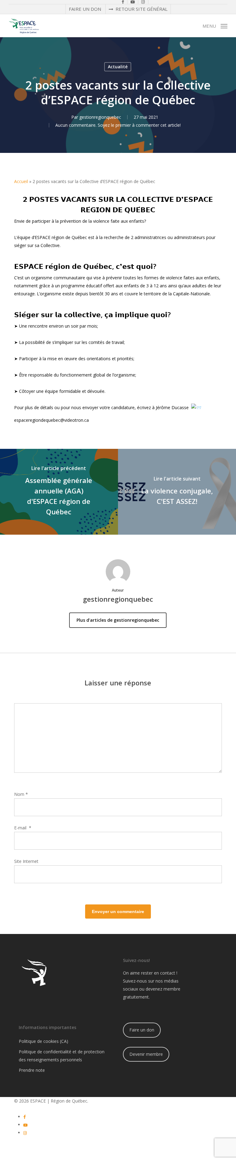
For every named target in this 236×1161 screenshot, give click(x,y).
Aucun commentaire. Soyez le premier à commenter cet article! (118, 125)
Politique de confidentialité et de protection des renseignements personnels (61, 1056)
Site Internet (26, 861)
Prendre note (32, 1070)
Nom (21, 794)
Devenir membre (146, 1054)
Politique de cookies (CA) (43, 1041)
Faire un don (141, 1030)
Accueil (21, 181)
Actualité (118, 67)
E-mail (22, 828)
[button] (215, 25)
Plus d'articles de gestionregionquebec (118, 620)
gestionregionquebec (100, 117)
